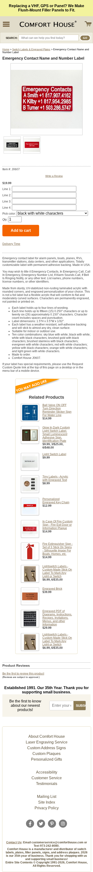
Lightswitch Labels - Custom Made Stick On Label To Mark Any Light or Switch (57, 571)
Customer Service (46, 778)
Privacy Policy (47, 808)
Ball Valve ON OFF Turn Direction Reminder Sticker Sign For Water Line (57, 410)
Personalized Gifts (46, 759)
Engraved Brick (52, 588)
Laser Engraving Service (46, 742)
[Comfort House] (47, 24)
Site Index (46, 802)
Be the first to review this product (23, 673)
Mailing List (46, 797)
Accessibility (46, 772)
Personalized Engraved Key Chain (55, 500)
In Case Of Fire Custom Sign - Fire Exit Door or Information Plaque (57, 525)
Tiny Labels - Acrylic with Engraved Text (55, 478)
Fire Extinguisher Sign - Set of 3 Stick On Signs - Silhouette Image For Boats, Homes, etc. (57, 549)
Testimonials (46, 784)
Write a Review (54, 176)
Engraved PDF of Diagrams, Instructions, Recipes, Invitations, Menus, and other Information (57, 617)
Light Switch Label (54, 454)
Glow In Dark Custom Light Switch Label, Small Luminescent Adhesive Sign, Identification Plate (56, 434)
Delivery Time (11, 244)
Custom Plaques (46, 754)
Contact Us (13, 842)
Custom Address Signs (46, 748)
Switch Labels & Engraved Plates (31, 49)
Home (5, 49)
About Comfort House (46, 736)
